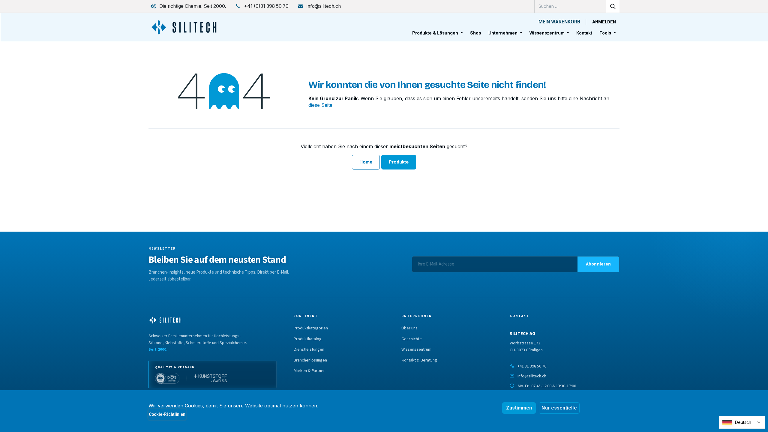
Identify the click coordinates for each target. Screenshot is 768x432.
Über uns (409, 328)
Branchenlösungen (310, 360)
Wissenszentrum (416, 349)
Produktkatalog (307, 339)
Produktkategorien (310, 328)
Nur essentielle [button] (559, 408)
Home (365, 162)
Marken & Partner (309, 371)
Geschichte (411, 339)
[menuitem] (437, 33)
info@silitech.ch (532, 376)
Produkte (399, 162)
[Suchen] (613, 6)
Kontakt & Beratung (419, 360)
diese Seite (320, 105)
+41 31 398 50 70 (532, 366)
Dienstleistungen (308, 349)
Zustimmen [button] (519, 408)
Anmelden (604, 22)
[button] (598, 264)
